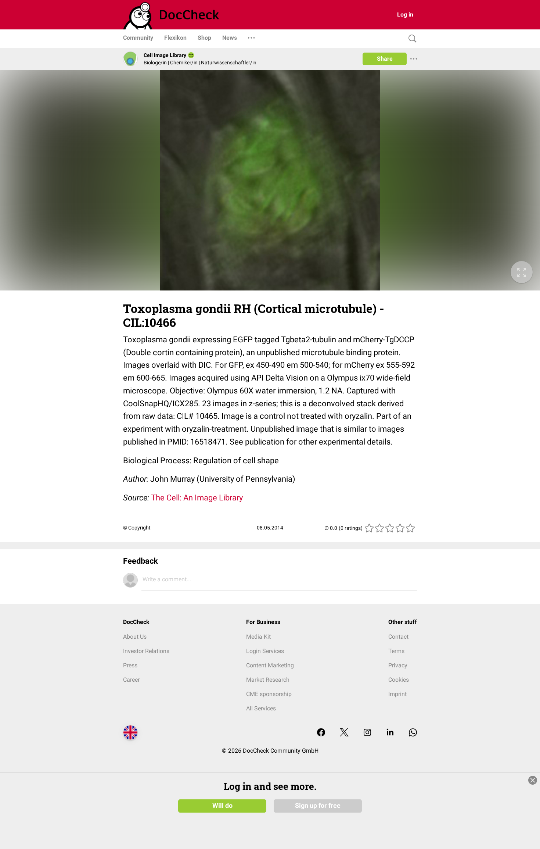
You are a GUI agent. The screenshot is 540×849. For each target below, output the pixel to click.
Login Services (265, 651)
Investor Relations (146, 651)
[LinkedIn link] (390, 733)
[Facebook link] (321, 733)
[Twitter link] (344, 733)
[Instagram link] (367, 733)
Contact (398, 636)
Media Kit (258, 636)
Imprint (397, 694)
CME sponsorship (269, 694)
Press (130, 665)
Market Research (267, 679)
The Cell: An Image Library (197, 497)
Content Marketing (270, 665)
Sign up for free (318, 805)
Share (385, 58)
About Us (135, 636)
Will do (222, 805)
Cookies (398, 679)
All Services (261, 708)
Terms (396, 651)
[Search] (410, 38)
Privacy (397, 665)
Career (131, 679)
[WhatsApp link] (413, 733)
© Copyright (137, 528)
